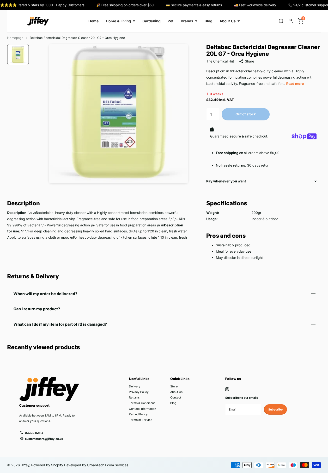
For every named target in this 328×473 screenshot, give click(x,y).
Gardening (151, 21)
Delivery (134, 386)
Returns (134, 397)
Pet (171, 21)
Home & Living (118, 21)
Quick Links (179, 379)
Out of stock (246, 114)
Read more (295, 83)
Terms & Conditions (142, 403)
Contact (175, 397)
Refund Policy (138, 414)
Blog (208, 21)
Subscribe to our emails (241, 397)
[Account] (291, 21)
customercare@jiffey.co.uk (44, 439)
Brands (187, 21)
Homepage (15, 38)
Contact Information (142, 409)
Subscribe (275, 409)
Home (93, 21)
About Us (227, 21)
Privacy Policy (139, 392)
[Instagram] (227, 389)
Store (174, 386)
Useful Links (139, 379)
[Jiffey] (38, 21)
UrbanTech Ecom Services (107, 465)
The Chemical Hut (220, 61)
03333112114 (34, 433)
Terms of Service (140, 420)
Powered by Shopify (47, 465)
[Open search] (281, 21)
